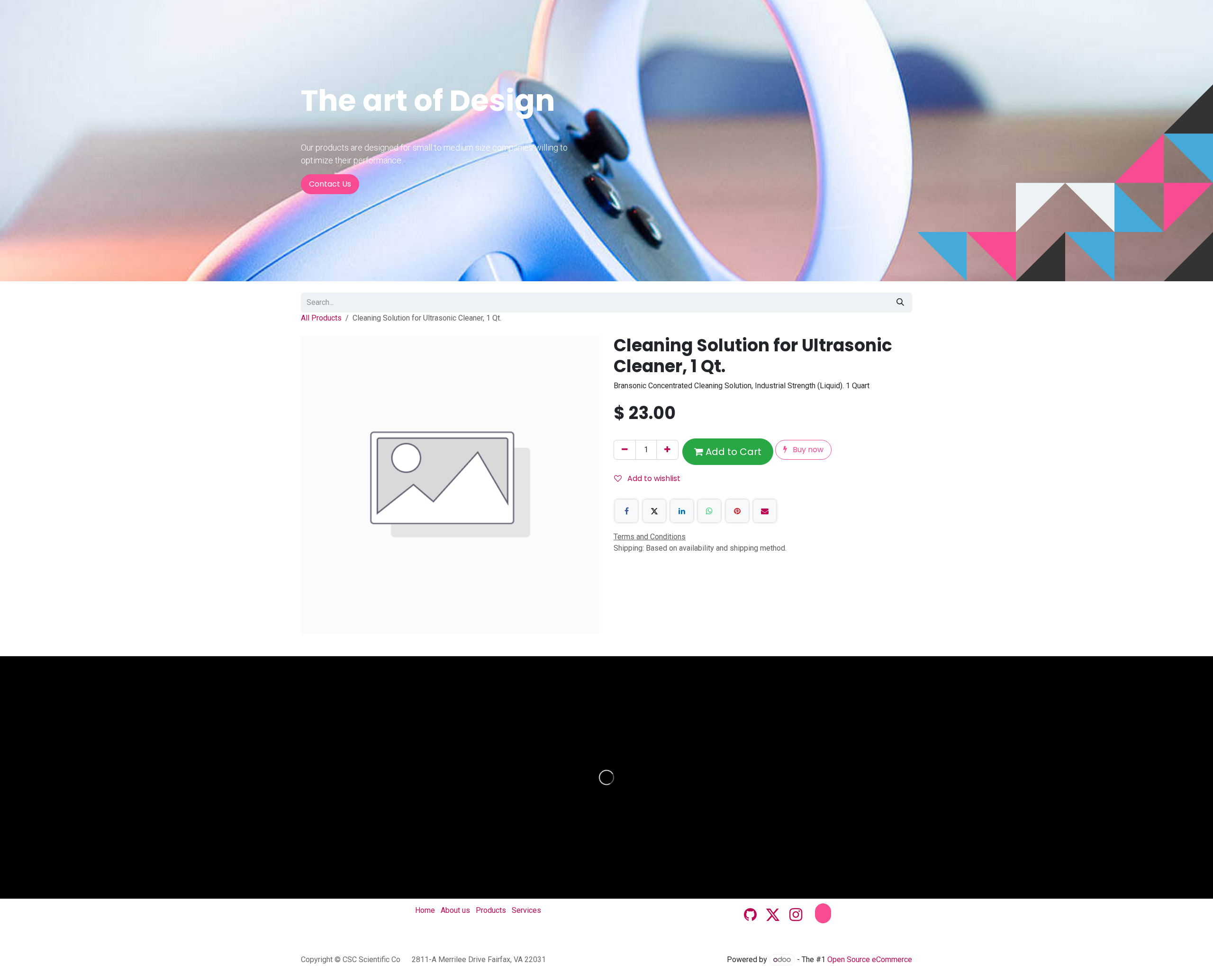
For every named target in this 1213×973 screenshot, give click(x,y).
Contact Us (330, 184)
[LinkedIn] (681, 511)
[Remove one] (625, 450)
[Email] (764, 511)
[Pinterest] (737, 511)
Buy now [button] (807, 449)
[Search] (900, 302)
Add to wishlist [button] (652, 478)
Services (526, 910)
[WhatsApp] (709, 511)
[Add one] (667, 450)
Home (425, 910)
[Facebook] (626, 511)
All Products (321, 317)
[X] (654, 511)
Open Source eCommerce (869, 959)
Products (491, 910)
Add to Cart (732, 451)
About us (455, 910)
